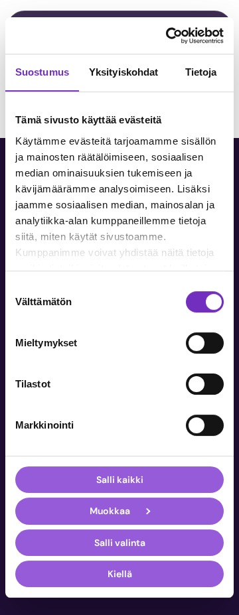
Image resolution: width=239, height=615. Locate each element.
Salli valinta (119, 543)
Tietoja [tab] (201, 72)
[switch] (205, 343)
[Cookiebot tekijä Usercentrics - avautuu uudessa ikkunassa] (169, 35)
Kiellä (120, 574)
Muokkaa (110, 511)
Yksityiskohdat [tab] (123, 72)
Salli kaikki (119, 480)
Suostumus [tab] (42, 72)
